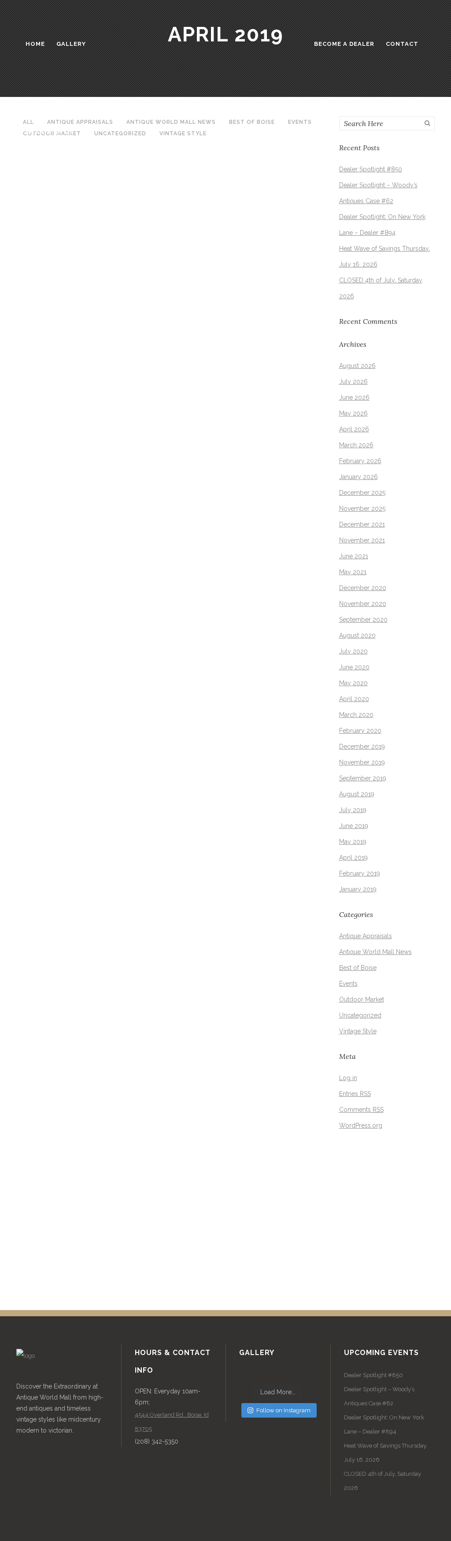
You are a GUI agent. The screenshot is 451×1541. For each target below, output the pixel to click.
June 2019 (353, 825)
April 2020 (354, 698)
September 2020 (363, 619)
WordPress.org (360, 1125)
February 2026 (360, 460)
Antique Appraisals (52, 1029)
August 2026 (357, 365)
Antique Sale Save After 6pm (90, 1238)
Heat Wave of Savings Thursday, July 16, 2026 (385, 1452)
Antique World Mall (116, 327)
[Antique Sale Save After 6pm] (91, 1158)
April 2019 (353, 857)
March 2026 (356, 445)
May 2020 (353, 683)
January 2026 (358, 476)
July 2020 (353, 651)
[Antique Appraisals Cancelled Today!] (91, 919)
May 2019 (352, 841)
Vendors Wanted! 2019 (73, 547)
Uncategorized (360, 1015)
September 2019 (362, 778)
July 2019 (352, 809)
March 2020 (356, 714)
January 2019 (358, 889)
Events (34, 802)
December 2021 (362, 524)
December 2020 (362, 587)
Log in (348, 1077)
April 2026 (354, 429)
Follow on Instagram (283, 1410)
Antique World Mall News (375, 951)
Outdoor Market (48, 327)
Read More (45, 378)
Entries (355, 1093)
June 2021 (353, 556)
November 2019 (362, 762)
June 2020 (354, 667)
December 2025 (362, 492)
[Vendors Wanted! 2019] (91, 466)
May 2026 (353, 413)
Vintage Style (358, 1031)
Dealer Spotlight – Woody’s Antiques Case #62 (379, 1396)
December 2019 (362, 746)
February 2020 (360, 730)
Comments (361, 1109)
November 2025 (362, 508)
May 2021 (352, 572)
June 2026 (354, 397)
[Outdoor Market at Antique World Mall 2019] (91, 217)
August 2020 (357, 635)
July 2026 (353, 381)
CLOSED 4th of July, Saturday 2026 (382, 1480)
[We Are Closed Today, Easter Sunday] (91, 692)
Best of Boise (358, 967)
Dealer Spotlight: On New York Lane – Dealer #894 (384, 1424)
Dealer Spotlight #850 (370, 169)
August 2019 (356, 794)
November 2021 (362, 540)
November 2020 (362, 603)
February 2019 (359, 873)
